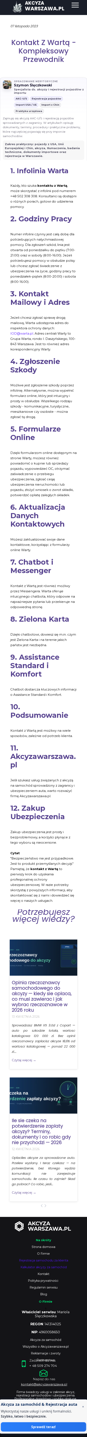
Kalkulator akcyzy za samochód (43, 1267)
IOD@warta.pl (21, 333)
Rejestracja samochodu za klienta (43, 1260)
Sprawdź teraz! (43, 1427)
